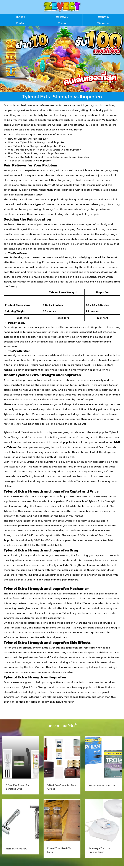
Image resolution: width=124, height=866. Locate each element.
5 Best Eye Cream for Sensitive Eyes (17, 787)
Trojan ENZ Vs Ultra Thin (102, 785)
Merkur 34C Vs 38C (16, 848)
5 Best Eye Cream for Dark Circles (61, 787)
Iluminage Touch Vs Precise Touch (99, 850)
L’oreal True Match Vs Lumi (59, 850)
